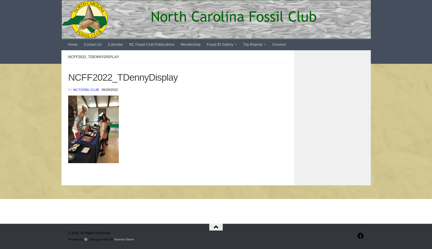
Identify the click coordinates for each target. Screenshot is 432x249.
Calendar (115, 44)
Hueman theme (124, 239)
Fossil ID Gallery (220, 44)
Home (73, 44)
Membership (190, 44)
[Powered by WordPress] (85, 239)
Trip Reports (253, 44)
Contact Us (93, 44)
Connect (279, 44)
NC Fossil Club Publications (151, 44)
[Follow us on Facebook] (361, 236)
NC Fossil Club (86, 89)
